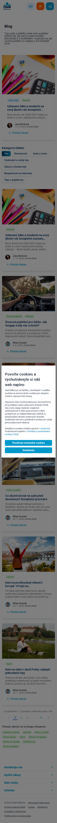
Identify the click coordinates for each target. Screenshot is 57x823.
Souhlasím (28, 450)
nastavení (45, 428)
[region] (28, 411)
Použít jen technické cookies (28, 442)
